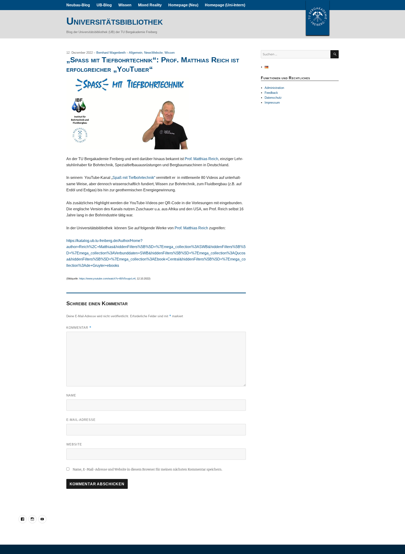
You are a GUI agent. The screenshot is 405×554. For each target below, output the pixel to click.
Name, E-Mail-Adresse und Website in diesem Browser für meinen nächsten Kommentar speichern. (147, 469)
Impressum (272, 102)
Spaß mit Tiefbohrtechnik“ (133, 178)
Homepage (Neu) (183, 5)
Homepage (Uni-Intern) (225, 5)
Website (74, 444)
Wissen (124, 5)
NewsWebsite (153, 52)
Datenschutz (273, 97)
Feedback (271, 92)
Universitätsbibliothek (114, 21)
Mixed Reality (150, 5)
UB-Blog (104, 5)
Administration (274, 88)
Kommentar (78, 328)
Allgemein (135, 52)
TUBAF (317, 17)
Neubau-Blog (78, 5)
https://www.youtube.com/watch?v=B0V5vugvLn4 (107, 278)
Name (71, 395)
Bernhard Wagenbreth (111, 52)
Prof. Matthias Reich (201, 159)
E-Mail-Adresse (81, 420)
